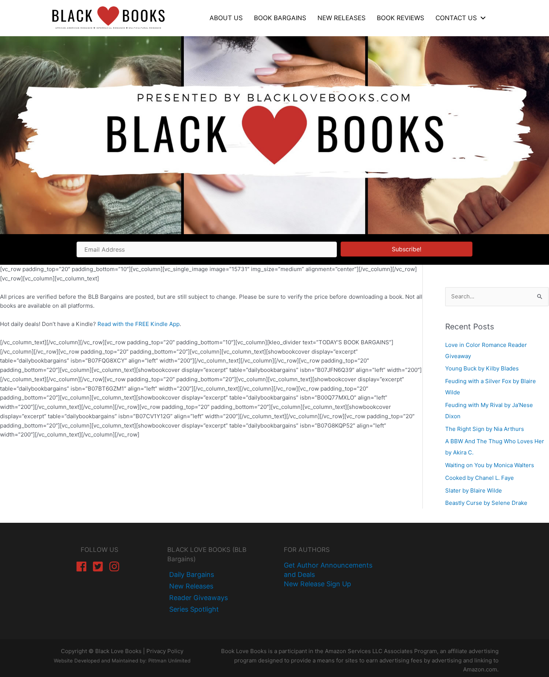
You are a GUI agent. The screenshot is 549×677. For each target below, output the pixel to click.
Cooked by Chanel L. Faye (479, 477)
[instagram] (116, 566)
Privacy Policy (164, 651)
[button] (406, 249)
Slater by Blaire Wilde (473, 490)
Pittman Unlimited (169, 661)
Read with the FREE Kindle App (138, 323)
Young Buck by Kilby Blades (482, 368)
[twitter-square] (99, 566)
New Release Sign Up (317, 584)
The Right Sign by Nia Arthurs (484, 428)
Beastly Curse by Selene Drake (486, 502)
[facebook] (83, 566)
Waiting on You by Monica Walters (489, 465)
